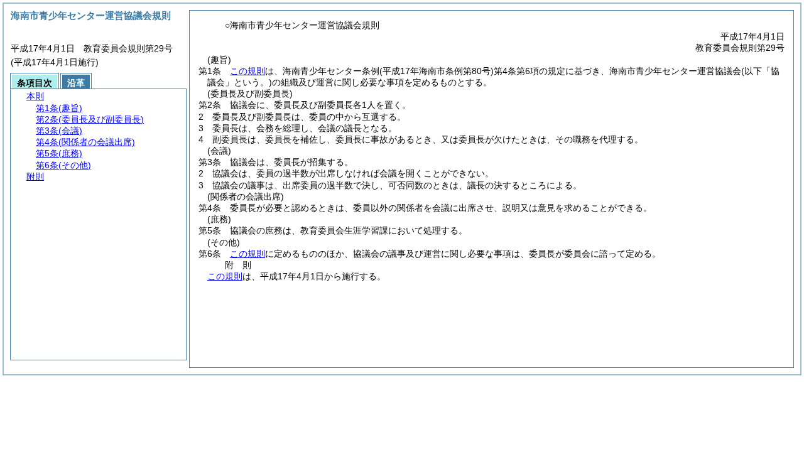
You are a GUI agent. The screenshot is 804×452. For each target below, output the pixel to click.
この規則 (247, 71)
